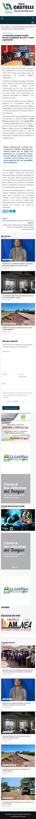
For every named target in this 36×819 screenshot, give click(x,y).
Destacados (9, 33)
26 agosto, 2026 (6, 267)
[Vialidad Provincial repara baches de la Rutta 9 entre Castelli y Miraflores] (18, 314)
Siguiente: (18, 226)
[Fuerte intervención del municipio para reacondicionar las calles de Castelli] (18, 789)
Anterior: (17, 220)
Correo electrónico (23, 375)
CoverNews (13, 816)
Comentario (6, 351)
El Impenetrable (12, 323)
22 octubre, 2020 (7, 42)
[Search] (33, 18)
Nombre (5, 374)
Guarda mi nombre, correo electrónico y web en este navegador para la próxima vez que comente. (17, 395)
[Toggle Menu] (32, 22)
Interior (4, 666)
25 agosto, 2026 (6, 299)
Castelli (4, 33)
